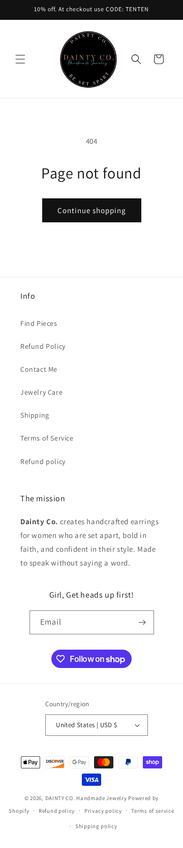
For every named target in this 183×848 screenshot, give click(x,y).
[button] (20, 59)
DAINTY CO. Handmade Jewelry (86, 798)
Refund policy (43, 461)
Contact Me (38, 369)
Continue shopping (91, 210)
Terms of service (152, 810)
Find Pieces (38, 323)
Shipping (34, 415)
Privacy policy (103, 810)
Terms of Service (47, 438)
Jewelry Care (41, 392)
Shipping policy (96, 826)
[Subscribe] (142, 622)
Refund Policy (43, 346)
